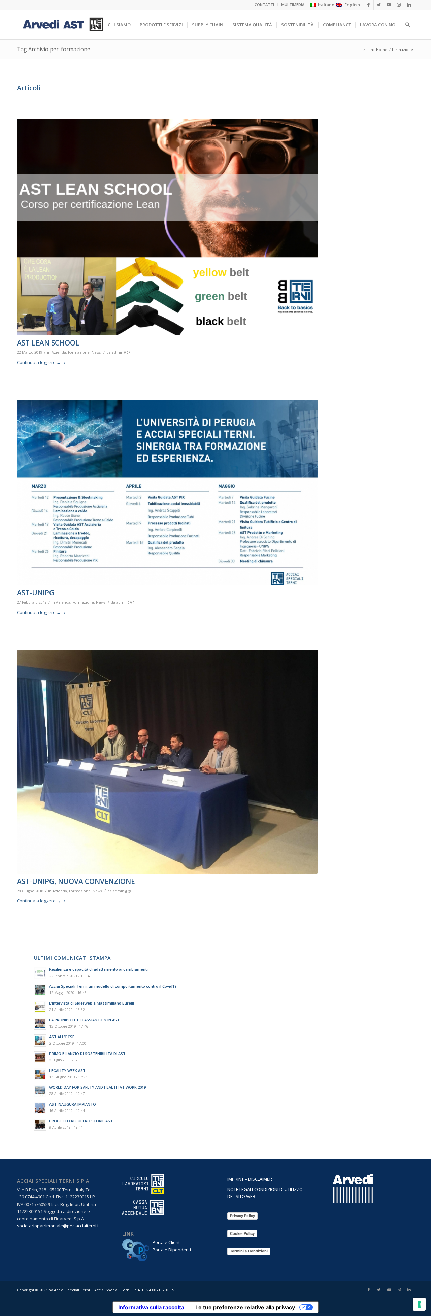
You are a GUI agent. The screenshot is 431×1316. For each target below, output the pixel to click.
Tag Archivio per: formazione (53, 49)
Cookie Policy (242, 1233)
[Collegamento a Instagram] (399, 1290)
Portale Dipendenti (172, 1250)
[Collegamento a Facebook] (369, 1290)
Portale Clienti (167, 1242)
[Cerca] (407, 24)
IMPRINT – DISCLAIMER (249, 1179)
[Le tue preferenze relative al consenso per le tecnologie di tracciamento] (419, 1304)
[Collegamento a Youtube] (389, 1290)
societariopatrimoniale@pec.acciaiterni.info (61, 1226)
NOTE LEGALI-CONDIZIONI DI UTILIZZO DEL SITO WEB (265, 1192)
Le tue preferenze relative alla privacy (245, 1307)
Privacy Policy (242, 1215)
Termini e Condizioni (249, 1251)
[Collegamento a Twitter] (379, 1290)
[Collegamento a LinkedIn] (409, 1290)
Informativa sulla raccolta (151, 1307)
